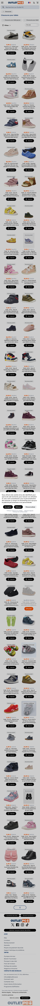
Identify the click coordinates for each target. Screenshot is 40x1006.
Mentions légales (28, 510)
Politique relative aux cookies (15, 510)
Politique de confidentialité (20, 511)
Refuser (18, 507)
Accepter (8, 507)
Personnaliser (30, 507)
